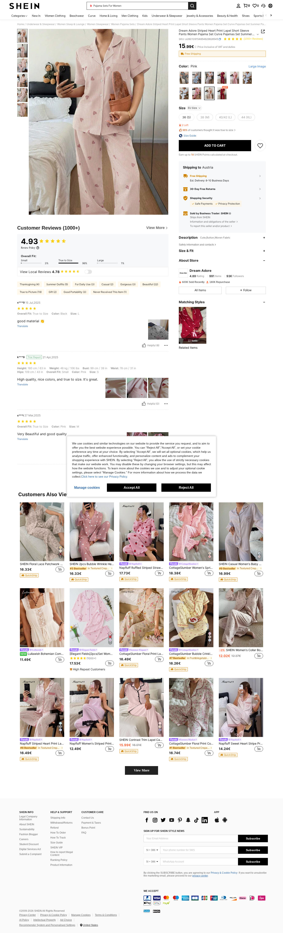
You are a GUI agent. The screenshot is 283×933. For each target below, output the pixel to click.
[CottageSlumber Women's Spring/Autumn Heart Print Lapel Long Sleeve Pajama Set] (191, 531)
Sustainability (26, 829)
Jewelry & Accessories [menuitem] (199, 15)
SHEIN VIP (56, 847)
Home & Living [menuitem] (108, 15)
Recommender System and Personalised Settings (47, 925)
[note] (29, 575)
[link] (246, 5)
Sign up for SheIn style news (164, 831)
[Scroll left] (266, 16)
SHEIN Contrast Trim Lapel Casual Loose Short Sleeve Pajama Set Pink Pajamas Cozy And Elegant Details (141, 739)
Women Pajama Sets (123, 24)
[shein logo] (24, 6)
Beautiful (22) (150, 284)
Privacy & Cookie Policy (224, 872)
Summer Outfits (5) (57, 284)
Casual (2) (107, 284)
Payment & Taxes (91, 822)
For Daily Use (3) (84, 284)
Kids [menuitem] (145, 15)
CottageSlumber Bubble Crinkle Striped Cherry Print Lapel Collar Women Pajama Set (191, 653)
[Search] (192, 6)
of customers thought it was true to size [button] (208, 130)
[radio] (184, 77)
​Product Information (61, 865)
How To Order (58, 832)
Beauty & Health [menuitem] (227, 15)
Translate (22, 326)
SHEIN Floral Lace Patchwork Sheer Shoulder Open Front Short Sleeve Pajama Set (42, 564)
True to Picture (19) (31, 291)
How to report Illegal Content (61, 853)
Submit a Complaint (30, 854)
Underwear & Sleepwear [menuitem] (167, 15)
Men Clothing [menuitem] (130, 15)
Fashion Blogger (28, 834)
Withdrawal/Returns (61, 822)
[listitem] (192, 325)
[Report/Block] (165, 345)
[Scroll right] (271, 16)
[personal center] (238, 5)
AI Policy (24, 920)
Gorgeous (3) (127, 284)
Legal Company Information (28, 818)
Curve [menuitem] (92, 15)
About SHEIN (26, 824)
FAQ (83, 832)
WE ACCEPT (151, 891)
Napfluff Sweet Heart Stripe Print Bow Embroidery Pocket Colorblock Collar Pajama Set (241, 743)
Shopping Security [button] (201, 198)
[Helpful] (144, 345)
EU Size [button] (192, 107)
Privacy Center (27, 915)
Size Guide (56, 842)
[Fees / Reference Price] (195, 47)
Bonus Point (88, 827)
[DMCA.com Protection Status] (156, 911)
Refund (54, 827)
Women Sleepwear (98, 24)
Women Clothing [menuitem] (55, 15)
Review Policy (28, 247)
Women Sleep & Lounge (71, 24)
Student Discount (29, 844)
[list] (177, 820)
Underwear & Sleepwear (41, 24)
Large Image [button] (257, 66)
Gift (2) (53, 291)
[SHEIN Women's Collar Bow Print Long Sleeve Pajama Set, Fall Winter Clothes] (241, 617)
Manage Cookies (81, 915)
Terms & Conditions (106, 915)
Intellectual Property (44, 920)
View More (141, 770)
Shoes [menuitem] (245, 15)
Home (20, 24)
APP (216, 812)
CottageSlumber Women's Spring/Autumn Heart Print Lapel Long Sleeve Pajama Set (191, 567)
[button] (263, 5)
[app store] (217, 821)
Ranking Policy (58, 860)
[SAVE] (260, 145)
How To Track (58, 837)
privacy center (200, 875)
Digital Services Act (30, 849)
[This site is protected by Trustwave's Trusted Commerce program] (147, 911)
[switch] (88, 272)
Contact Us (87, 817)
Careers (23, 839)
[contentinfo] (206, 900)
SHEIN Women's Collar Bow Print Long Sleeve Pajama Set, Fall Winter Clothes (241, 650)
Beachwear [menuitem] (77, 15)
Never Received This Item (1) (110, 291)
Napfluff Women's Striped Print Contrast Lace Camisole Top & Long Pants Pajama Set (92, 743)
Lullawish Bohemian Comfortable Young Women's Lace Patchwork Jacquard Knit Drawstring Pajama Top (42, 653)
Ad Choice (66, 920)
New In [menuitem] (36, 15)
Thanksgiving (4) (29, 284)
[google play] (225, 821)
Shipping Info (57, 817)
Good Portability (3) (75, 291)
